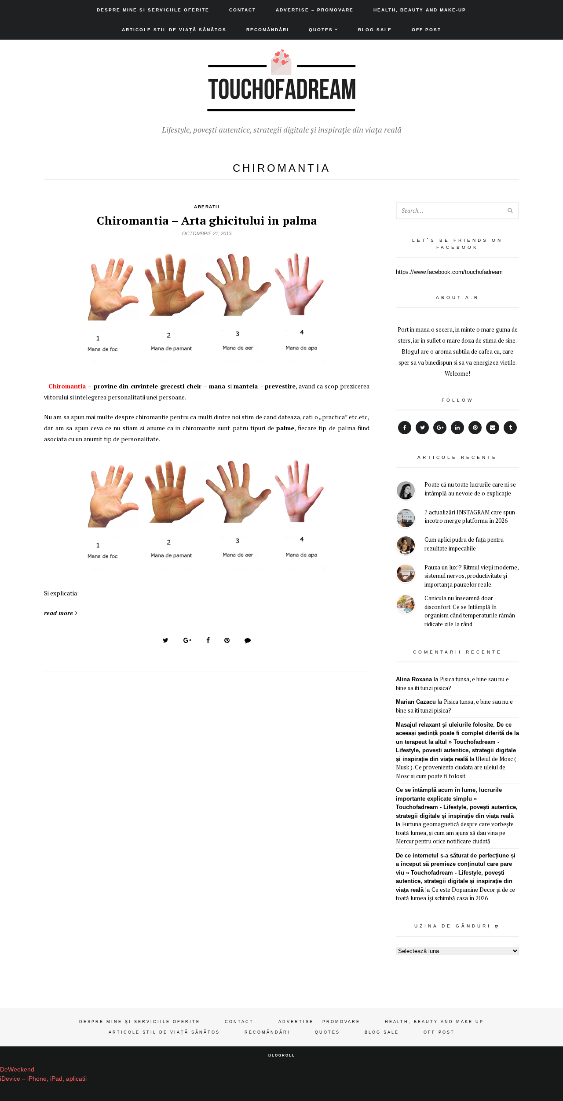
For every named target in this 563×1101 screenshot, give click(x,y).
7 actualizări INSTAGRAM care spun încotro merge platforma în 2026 (469, 516)
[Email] (492, 427)
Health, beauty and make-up (419, 9)
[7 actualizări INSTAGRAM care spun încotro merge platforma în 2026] (406, 519)
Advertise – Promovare (315, 9)
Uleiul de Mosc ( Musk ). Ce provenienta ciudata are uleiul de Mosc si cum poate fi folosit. (456, 767)
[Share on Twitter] (165, 640)
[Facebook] (404, 427)
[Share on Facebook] (208, 640)
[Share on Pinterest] (227, 640)
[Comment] (248, 640)
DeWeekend (17, 1069)
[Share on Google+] (187, 640)
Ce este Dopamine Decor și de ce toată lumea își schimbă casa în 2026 (455, 894)
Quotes (321, 29)
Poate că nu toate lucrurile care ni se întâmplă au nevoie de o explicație (470, 488)
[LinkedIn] (457, 427)
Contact (242, 9)
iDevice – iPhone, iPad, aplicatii (43, 1078)
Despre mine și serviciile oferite (153, 9)
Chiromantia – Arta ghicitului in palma (207, 220)
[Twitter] (422, 427)
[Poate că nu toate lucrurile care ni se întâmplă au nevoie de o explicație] (406, 491)
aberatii (206, 206)
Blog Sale (375, 29)
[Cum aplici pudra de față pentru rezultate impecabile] (406, 547)
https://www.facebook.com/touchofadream (449, 272)
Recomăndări (267, 29)
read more (58, 613)
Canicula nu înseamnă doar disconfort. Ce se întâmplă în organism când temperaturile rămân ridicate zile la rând (469, 611)
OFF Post (426, 29)
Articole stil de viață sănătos (174, 29)
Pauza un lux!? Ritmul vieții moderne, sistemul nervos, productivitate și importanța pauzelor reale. (471, 575)
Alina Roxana (414, 679)
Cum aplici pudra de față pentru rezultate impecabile (464, 544)
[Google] (439, 427)
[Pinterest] (475, 427)
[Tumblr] (510, 427)
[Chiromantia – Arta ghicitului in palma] (207, 362)
